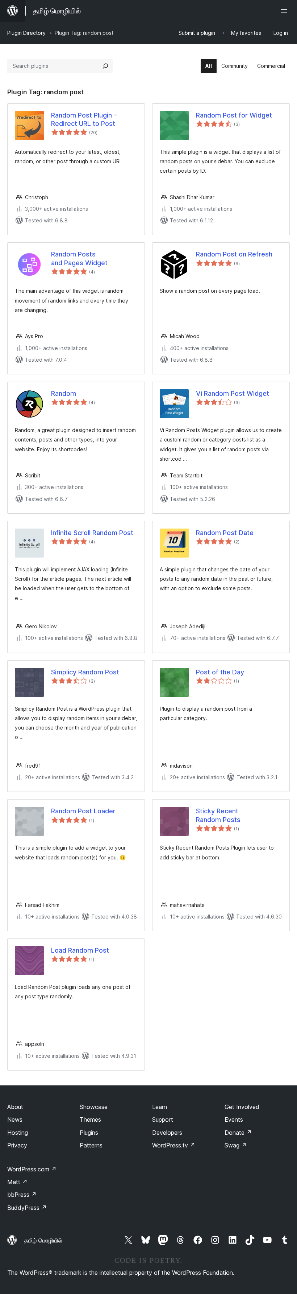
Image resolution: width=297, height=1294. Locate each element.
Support (162, 1119)
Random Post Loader (83, 811)
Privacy (17, 1145)
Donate (238, 1132)
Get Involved (242, 1106)
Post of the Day (220, 672)
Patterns (91, 1145)
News (14, 1119)
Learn (159, 1106)
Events (234, 1119)
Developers (167, 1132)
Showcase (94, 1106)
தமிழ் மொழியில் (43, 1240)
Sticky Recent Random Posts (218, 815)
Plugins (89, 1132)
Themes (90, 1119)
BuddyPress (27, 1207)
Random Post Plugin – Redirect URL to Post (84, 119)
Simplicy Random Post (85, 672)
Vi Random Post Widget (232, 393)
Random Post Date (225, 533)
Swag (236, 1145)
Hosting (17, 1132)
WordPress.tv (173, 1145)
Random (63, 393)
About (15, 1106)
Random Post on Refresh (234, 254)
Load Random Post (80, 950)
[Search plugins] (105, 66)
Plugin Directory (26, 33)
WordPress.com (32, 1169)
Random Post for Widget (234, 115)
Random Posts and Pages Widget (79, 258)
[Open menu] (285, 11)
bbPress (22, 1194)
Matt (17, 1182)
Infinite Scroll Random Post (92, 533)
